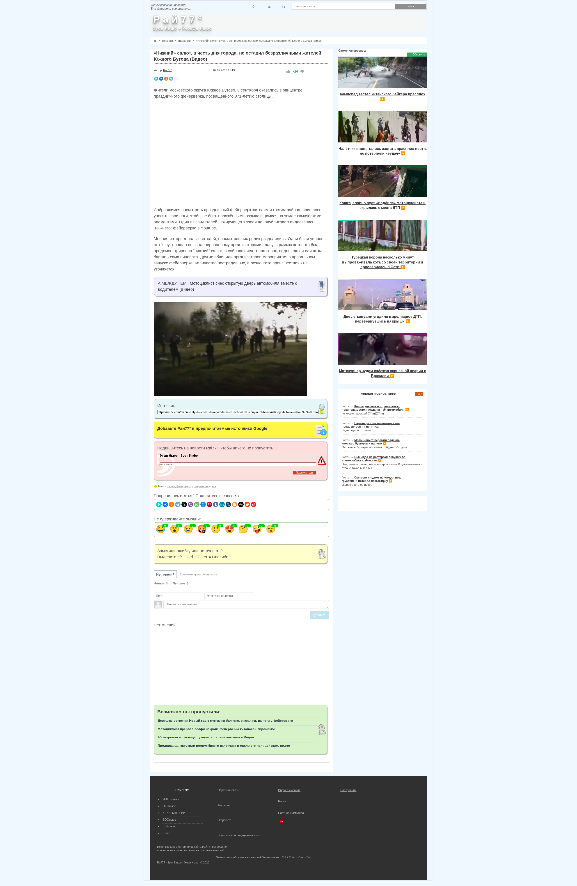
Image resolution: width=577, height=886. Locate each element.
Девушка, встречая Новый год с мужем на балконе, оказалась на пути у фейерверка (225, 720)
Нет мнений (165, 574)
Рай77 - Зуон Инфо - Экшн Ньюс (177, 862)
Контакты (224, 805)
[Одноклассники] (166, 79)
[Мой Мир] (203, 504)
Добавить (319, 615)
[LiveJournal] (228, 504)
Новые (159, 583)
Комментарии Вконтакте (198, 574)
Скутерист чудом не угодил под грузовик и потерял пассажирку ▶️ (371, 479)
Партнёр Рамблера (291, 813)
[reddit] (247, 504)
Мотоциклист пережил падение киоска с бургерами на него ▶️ (371, 441)
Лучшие (179, 583)
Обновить (418, 54)
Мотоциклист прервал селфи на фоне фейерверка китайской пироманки (216, 729)
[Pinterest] (209, 504)
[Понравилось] (288, 72)
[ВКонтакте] (161, 79)
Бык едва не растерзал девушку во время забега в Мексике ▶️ (373, 458)
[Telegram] (171, 79)
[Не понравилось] (302, 72)
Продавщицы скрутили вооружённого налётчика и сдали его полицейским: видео (224, 745)
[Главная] (155, 40)
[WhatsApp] (196, 504)
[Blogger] (234, 504)
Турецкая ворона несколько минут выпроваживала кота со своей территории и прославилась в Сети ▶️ (382, 262)
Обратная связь (228, 790)
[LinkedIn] (222, 504)
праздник (198, 486)
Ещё (419, 394)
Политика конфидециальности (238, 835)
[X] (184, 504)
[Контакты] (269, 7)
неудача (210, 486)
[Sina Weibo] (253, 504)
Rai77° (167, 70)
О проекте (224, 820)
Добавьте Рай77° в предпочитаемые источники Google (212, 428)
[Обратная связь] (283, 7)
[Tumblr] (215, 504)
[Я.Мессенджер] (156, 79)
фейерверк (183, 486)
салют (171, 486)
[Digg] (241, 504)
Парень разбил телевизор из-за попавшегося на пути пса (371, 424)
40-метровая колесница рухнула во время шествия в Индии (206, 737)
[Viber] (190, 504)
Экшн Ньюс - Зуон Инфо (179, 455)
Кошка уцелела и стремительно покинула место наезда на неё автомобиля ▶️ (375, 408)
